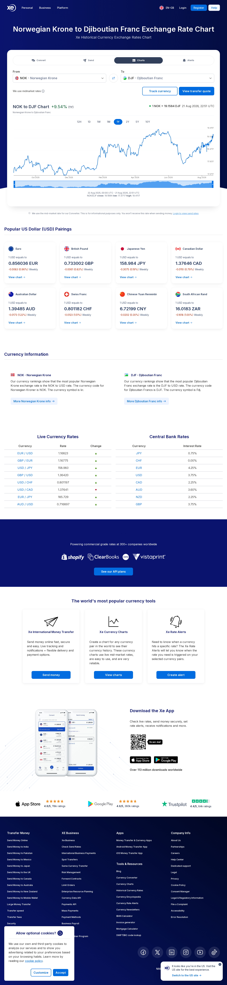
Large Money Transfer (19, 904)
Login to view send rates (186, 213)
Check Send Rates (71, 846)
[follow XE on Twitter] (157, 952)
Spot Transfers (70, 859)
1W (99, 121)
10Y (147, 121)
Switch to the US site (185, 975)
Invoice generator (125, 922)
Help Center (177, 859)
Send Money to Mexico (19, 859)
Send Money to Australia (20, 885)
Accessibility (177, 910)
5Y (137, 121)
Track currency (160, 91)
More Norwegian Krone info (32, 401)
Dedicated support (181, 866)
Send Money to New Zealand (22, 891)
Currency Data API (71, 898)
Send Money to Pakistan (19, 853)
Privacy (175, 878)
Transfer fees (14, 917)
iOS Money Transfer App (129, 853)
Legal (174, 872)
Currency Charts (125, 884)
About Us (176, 840)
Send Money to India (18, 846)
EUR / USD (25, 453)
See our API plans (113, 571)
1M (108, 121)
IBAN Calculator (124, 916)
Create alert (175, 675)
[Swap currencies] (113, 78)
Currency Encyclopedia (128, 896)
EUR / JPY (25, 497)
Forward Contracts (71, 878)
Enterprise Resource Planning (77, 891)
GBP (139, 504)
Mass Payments (70, 910)
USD (139, 475)
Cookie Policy (178, 885)
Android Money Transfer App (131, 846)
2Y (127, 121)
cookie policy (34, 961)
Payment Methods (71, 917)
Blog (118, 871)
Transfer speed (15, 910)
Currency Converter (126, 877)
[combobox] (59, 78)
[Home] (11, 7)
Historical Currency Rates (129, 890)
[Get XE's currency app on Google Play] (166, 759)
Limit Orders (68, 885)
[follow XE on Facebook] (143, 952)
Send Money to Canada (19, 878)
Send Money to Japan (18, 866)
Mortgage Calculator (127, 928)
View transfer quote (196, 91)
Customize (41, 972)
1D (89, 121)
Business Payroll (70, 923)
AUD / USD (25, 504)
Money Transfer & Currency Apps (134, 840)
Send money (51, 675)
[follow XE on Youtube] (200, 952)
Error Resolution (179, 917)
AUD (139, 489)
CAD (139, 482)
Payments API (69, 904)
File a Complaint (179, 904)
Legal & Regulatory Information (187, 898)
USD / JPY (25, 468)
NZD (139, 497)
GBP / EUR (25, 460)
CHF (139, 460)
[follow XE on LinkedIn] (171, 952)
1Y (118, 121)
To (122, 71)
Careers (175, 853)
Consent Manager (180, 891)
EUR (139, 468)
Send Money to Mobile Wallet (22, 898)
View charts (113, 675)
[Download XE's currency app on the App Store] (140, 759)
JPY (139, 453)
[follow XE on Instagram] (186, 952)
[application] (113, 157)
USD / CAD (25, 489)
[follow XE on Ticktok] (214, 952)
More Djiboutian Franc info (144, 401)
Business (45, 7)
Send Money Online (17, 840)
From (16, 71)
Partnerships (177, 846)
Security (11, 923)
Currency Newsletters (128, 909)
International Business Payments (79, 853)
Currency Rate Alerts (127, 903)
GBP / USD (25, 475)
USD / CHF (25, 482)
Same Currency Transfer (75, 866)
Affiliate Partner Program (75, 936)
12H (79, 121)
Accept (61, 972)
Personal (27, 7)
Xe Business (68, 840)
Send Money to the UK (19, 872)
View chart (15, 277)
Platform (62, 7)
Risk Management (71, 872)
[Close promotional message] (219, 964)
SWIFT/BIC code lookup (128, 935)
